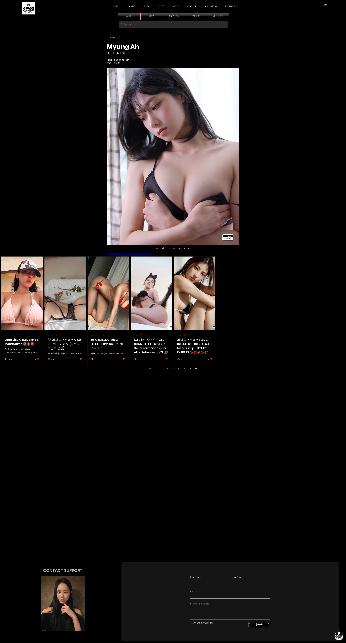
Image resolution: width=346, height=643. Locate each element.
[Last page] (195, 368)
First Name (195, 577)
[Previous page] (156, 368)
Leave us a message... (200, 604)
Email (193, 592)
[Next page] (190, 368)
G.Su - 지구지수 (11, 335)
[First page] (150, 368)
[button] (191, 5)
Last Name (238, 577)
